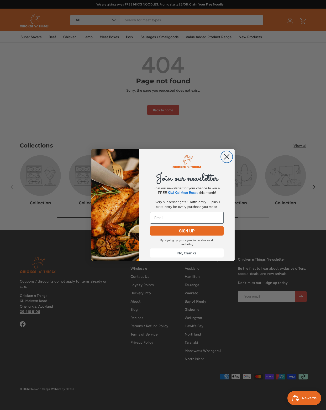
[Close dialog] (227, 157)
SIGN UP (187, 230)
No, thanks (186, 253)
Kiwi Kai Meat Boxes (183, 192)
